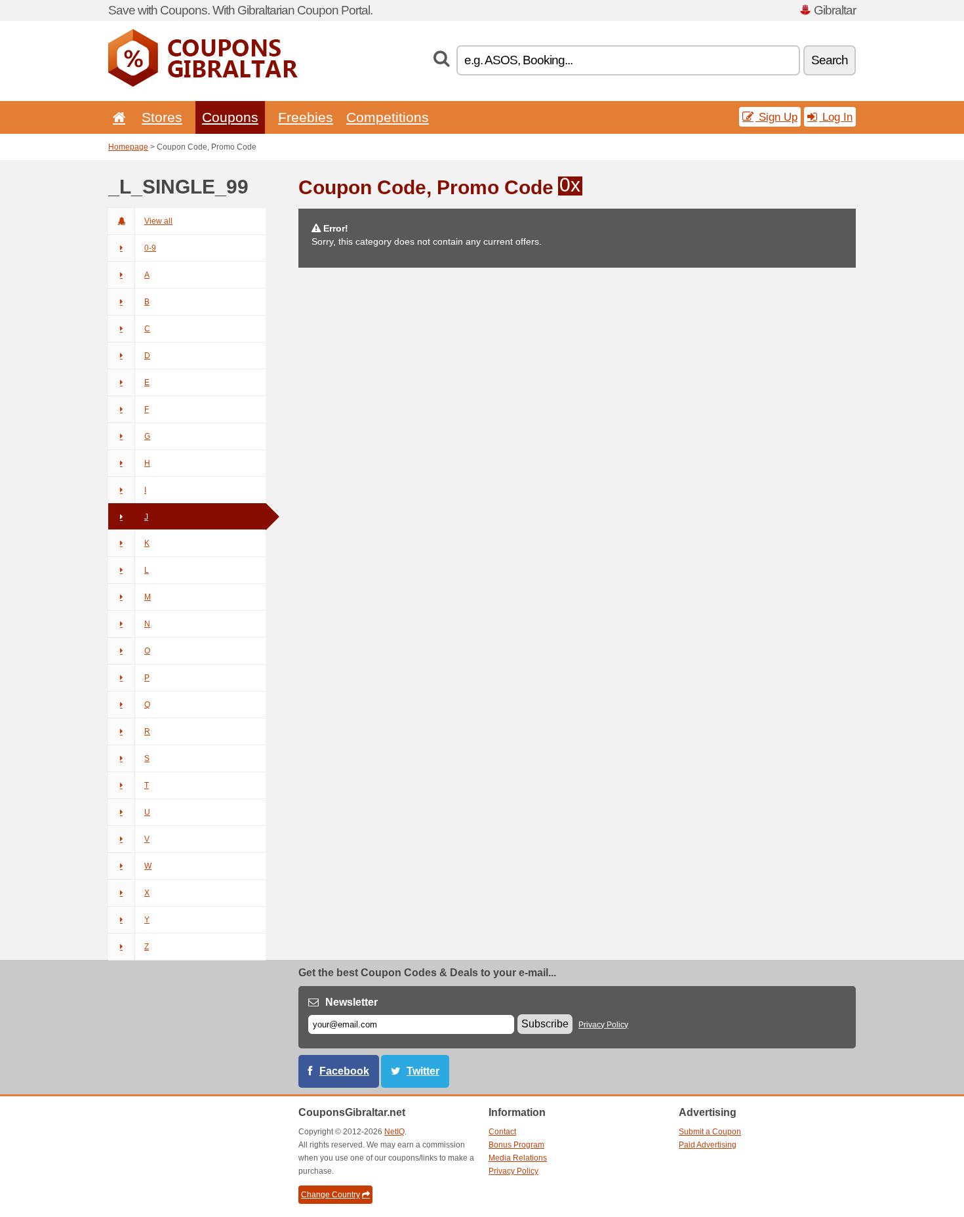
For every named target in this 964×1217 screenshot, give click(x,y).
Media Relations (518, 1158)
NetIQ (394, 1131)
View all (158, 221)
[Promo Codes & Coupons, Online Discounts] (203, 84)
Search (829, 60)
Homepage (128, 147)
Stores (162, 117)
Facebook (344, 1071)
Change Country (330, 1194)
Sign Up (776, 116)
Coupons (230, 117)
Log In (836, 116)
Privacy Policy (603, 1024)
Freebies (305, 117)
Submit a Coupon (710, 1131)
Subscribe (545, 1023)
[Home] (116, 117)
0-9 (150, 248)
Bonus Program (516, 1144)
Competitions (387, 117)
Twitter (423, 1071)
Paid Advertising (707, 1144)
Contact (502, 1131)
